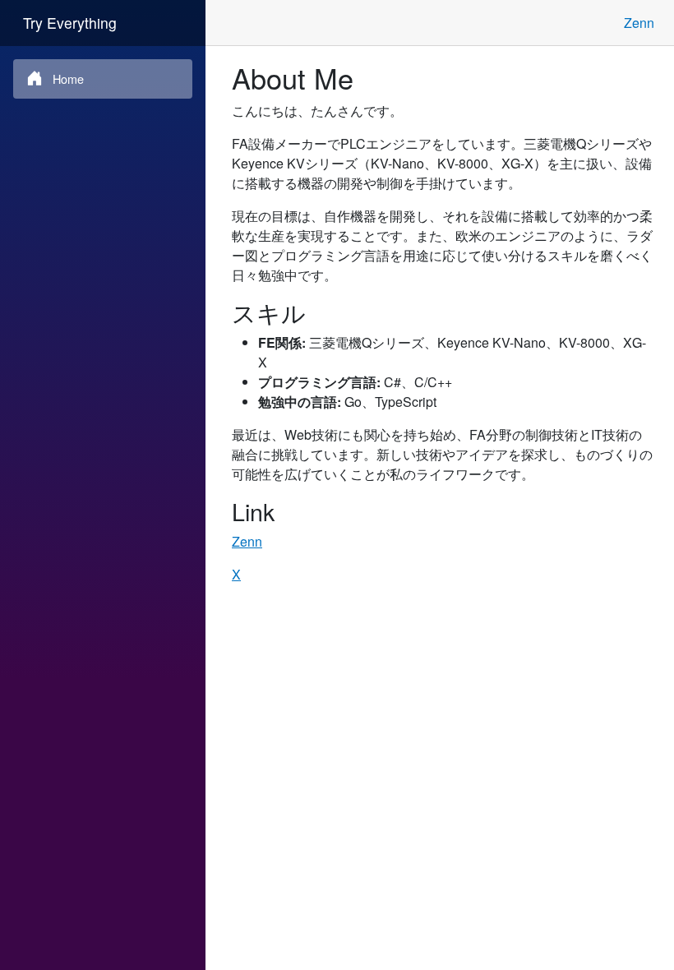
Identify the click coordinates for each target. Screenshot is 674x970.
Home (68, 78)
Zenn (639, 22)
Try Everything (70, 22)
